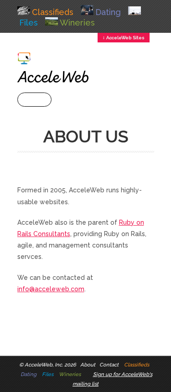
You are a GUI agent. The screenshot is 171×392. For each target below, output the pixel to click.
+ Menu (34, 99)
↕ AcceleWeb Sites (124, 37)
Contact (109, 364)
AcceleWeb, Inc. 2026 (50, 364)
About (87, 364)
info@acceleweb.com (50, 289)
